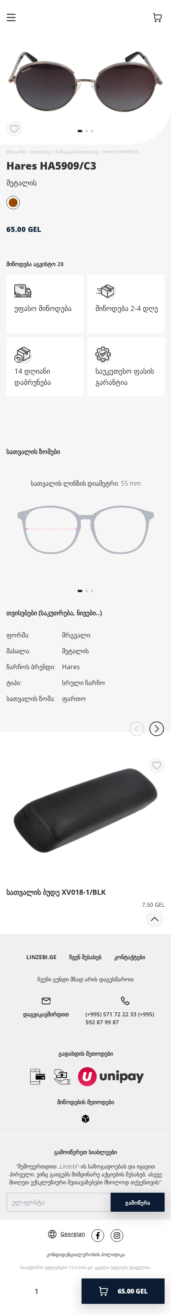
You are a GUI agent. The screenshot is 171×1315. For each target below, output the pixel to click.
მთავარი (15, 151)
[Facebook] (97, 1235)
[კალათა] (157, 17)
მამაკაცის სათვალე (76, 151)
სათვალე (40, 151)
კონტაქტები (129, 957)
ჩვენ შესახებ (85, 957)
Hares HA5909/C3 (120, 151)
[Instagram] (117, 1235)
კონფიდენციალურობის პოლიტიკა (86, 1254)
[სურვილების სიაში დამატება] (14, 129)
